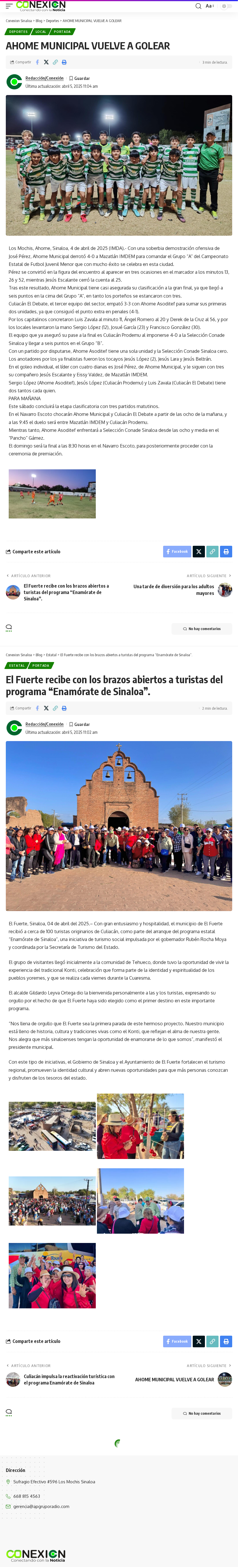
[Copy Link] (55, 62)
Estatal (17, 665)
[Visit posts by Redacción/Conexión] (14, 82)
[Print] (64, 62)
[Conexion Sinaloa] (41, 6)
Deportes (18, 31)
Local (41, 31)
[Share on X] (46, 62)
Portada (62, 31)
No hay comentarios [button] (205, 629)
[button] (11, 6)
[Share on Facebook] (37, 62)
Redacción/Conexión (45, 78)
